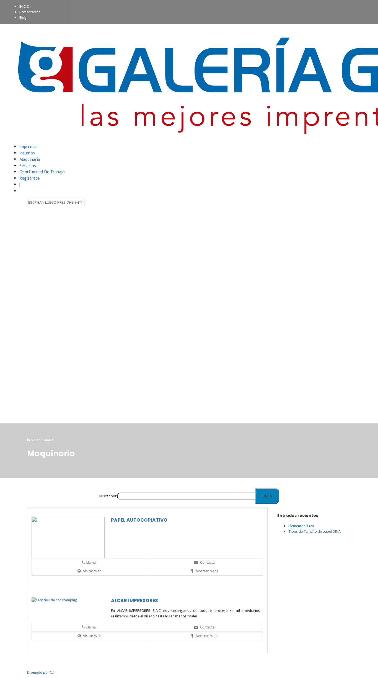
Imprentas (28, 147)
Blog (23, 17)
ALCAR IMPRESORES (134, 600)
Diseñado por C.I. (41, 672)
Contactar (207, 562)
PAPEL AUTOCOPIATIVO (139, 520)
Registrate (29, 178)
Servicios (27, 166)
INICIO (24, 6)
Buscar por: (108, 496)
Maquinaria (29, 159)
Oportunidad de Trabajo (42, 172)
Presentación (29, 12)
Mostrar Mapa (207, 571)
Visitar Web (92, 571)
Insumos (27, 153)
